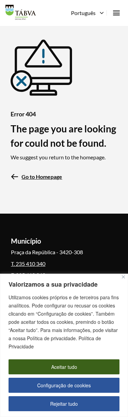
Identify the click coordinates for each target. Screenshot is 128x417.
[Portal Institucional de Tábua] (20, 12)
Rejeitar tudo (64, 403)
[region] (64, 345)
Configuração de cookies (64, 385)
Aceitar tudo (64, 366)
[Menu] (116, 13)
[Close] (123, 276)
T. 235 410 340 (28, 263)
